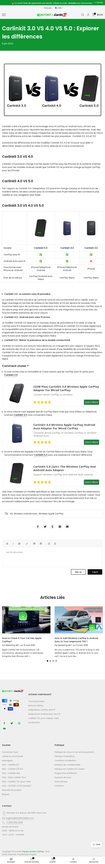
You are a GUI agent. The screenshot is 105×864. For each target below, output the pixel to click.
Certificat (59, 785)
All (11, 513)
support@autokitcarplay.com (20, 818)
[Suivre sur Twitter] (11, 723)
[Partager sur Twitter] (45, 526)
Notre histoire (61, 781)
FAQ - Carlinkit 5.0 (10, 764)
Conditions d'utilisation (65, 760)
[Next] (98, 620)
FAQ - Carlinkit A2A (11, 773)
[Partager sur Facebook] (37, 526)
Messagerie (7, 760)
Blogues (5, 794)
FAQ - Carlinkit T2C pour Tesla (16, 781)
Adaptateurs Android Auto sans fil (44, 714)
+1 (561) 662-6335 (14, 822)
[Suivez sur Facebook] (4, 723)
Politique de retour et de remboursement (74, 752)
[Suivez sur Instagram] (19, 723)
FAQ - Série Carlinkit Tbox (14, 777)
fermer (6, 3)
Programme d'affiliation (66, 773)
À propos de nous (63, 777)
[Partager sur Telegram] (60, 526)
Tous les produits (36, 701)
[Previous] (7, 620)
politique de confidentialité (67, 764)
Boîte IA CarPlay (35, 705)
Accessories (34, 722)
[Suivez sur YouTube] (4, 728)
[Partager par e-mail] (67, 526)
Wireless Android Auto (25, 513)
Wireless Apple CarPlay (50, 513)
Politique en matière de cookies (70, 769)
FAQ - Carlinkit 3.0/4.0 (12, 769)
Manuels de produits (11, 790)
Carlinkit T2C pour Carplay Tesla (43, 718)
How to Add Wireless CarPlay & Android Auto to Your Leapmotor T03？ (76, 640)
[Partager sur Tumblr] (52, 526)
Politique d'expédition (65, 756)
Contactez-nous (10, 752)
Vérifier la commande (12, 756)
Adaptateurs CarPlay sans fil (41, 709)
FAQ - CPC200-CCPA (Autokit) (16, 785)
